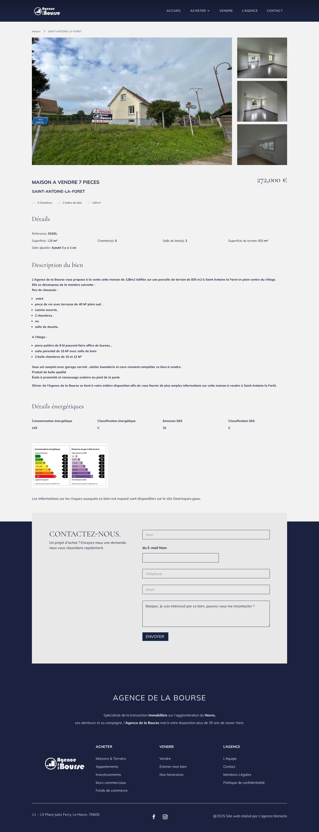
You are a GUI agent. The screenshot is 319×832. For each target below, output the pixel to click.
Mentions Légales (237, 774)
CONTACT (275, 11)
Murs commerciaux (111, 782)
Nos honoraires (172, 774)
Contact (229, 766)
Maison (36, 31)
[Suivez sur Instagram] (165, 817)
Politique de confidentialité (244, 782)
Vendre (165, 758)
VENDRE (226, 11)
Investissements (108, 774)
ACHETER (198, 11)
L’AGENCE (250, 11)
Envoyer (155, 636)
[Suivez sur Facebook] (154, 817)
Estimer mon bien (173, 766)
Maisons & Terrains (111, 758)
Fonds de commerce (112, 790)
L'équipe (230, 758)
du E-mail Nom (154, 548)
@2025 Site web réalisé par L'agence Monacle (250, 816)
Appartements (107, 766)
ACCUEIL (174, 11)
